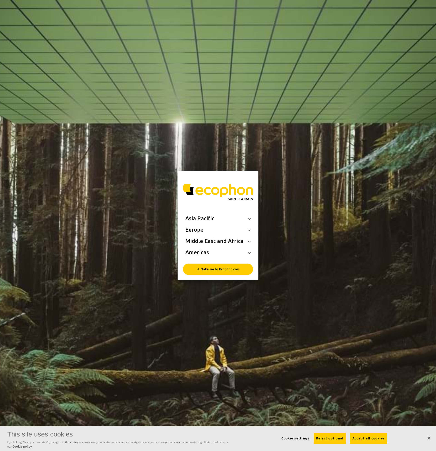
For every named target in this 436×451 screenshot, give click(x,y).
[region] (218, 438)
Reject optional (330, 438)
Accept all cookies (368, 438)
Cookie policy (22, 446)
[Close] (429, 438)
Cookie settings (295, 438)
